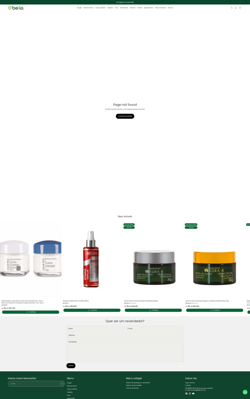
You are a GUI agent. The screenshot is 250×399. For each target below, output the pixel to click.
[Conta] (236, 8)
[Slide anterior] (8, 2)
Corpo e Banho (72, 389)
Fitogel (69, 383)
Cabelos (70, 392)
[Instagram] (190, 393)
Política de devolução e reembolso (138, 383)
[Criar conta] (62, 384)
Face (68, 395)
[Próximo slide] (240, 2)
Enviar (71, 366)
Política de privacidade (134, 385)
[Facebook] (186, 393)
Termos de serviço (132, 388)
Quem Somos (190, 383)
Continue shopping (125, 116)
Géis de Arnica (72, 386)
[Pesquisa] (231, 8)
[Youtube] (193, 393)
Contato (188, 385)
